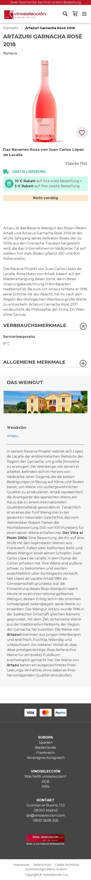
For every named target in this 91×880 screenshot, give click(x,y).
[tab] (45, 327)
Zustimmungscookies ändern (46, 869)
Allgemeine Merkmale (34, 362)
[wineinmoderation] (45, 844)
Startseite (11, 28)
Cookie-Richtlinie (67, 865)
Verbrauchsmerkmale (34, 325)
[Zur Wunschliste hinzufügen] (82, 132)
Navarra (10, 53)
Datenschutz (42, 865)
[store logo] (23, 16)
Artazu (12, 436)
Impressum (21, 865)
